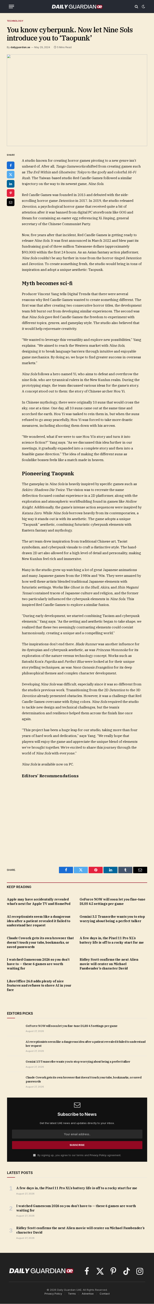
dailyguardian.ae (20, 47)
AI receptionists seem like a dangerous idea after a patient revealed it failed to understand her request (38, 921)
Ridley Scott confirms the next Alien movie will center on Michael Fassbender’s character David (109, 963)
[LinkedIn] (10, 184)
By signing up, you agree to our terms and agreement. (79, 1155)
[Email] (10, 202)
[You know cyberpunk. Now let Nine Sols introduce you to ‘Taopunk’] (77, 100)
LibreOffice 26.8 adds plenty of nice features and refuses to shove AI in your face (39, 985)
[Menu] (11, 6)
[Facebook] (10, 165)
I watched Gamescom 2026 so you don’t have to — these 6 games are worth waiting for (38, 963)
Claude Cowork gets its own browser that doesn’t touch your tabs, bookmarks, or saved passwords (40, 942)
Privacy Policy (98, 1155)
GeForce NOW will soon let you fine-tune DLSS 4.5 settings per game (112, 901)
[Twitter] (10, 174)
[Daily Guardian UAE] (77, 6)
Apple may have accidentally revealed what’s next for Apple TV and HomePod (38, 901)
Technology (15, 20)
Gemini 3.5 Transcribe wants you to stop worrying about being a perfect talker (112, 919)
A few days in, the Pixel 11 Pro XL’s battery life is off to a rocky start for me (112, 940)
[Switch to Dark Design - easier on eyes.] (143, 6)
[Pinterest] (10, 193)
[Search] (136, 6)
